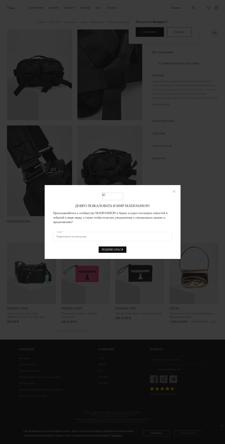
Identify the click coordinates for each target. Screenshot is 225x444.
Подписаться (112, 249)
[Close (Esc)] (174, 191)
